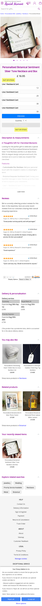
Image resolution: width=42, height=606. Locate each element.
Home (2, 14)
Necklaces (25, 14)
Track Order (21, 524)
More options (21, 603)
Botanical (22, 425)
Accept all (31, 599)
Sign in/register (21, 512)
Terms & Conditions (21, 555)
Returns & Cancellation (21, 520)
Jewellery (18, 14)
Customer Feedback (21, 541)
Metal (6, 492)
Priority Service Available (13, 487)
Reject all (11, 599)
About (21, 533)
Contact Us (21, 504)
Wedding (18, 483)
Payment (21, 516)
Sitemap (21, 537)
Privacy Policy (21, 551)
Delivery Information (21, 508)
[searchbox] (21, 8)
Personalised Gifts (10, 14)
